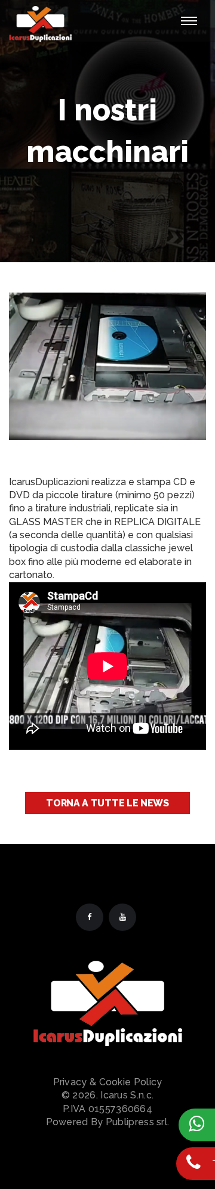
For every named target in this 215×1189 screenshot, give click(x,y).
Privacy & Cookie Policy (107, 1082)
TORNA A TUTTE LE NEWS (107, 803)
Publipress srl (136, 1122)
